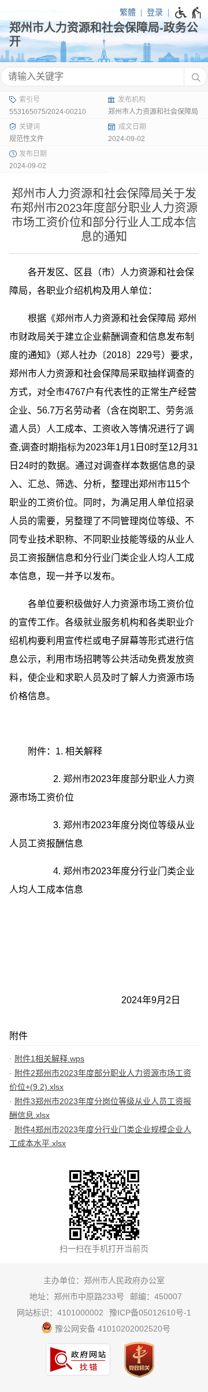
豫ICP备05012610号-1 (150, 1312)
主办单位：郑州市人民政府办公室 (104, 1280)
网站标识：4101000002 (60, 1312)
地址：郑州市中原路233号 (76, 1296)
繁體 (128, 12)
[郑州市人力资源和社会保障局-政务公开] (104, 34)
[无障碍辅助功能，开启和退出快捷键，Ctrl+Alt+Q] (188, 13)
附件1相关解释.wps (49, 1058)
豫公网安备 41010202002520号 (111, 1328)
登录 (155, 12)
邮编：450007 (156, 1296)
